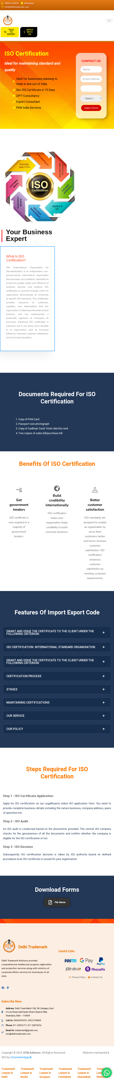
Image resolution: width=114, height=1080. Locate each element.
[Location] (8, 988)
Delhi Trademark (32, 947)
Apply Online (91, 108)
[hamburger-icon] (109, 20)
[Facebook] (2, 988)
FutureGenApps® (21, 1057)
